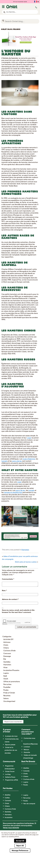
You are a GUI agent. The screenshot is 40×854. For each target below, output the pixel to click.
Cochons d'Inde (9, 651)
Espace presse (10, 744)
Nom (4, 591)
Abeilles (26, 768)
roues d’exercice (29, 459)
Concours (7, 653)
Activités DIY (8, 639)
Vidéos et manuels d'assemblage (30, 756)
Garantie (27, 752)
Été (4, 659)
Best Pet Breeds (28, 761)
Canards (26, 771)
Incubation (8, 817)
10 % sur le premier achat (20, 1)
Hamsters (25, 550)
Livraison (27, 747)
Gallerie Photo (10, 777)
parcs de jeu (17, 461)
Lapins (6, 673)
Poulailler (7, 687)
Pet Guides (7, 788)
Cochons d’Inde (10, 809)
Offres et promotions (11, 682)
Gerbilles (6, 662)
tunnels (4, 461)
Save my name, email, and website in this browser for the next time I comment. (18, 611)
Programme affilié (11, 780)
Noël (5, 676)
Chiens (6, 648)
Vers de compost (29, 803)
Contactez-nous (29, 738)
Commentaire (8, 579)
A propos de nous (11, 736)
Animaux (6, 642)
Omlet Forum (9, 771)
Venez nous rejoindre (11, 828)
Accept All (20, 841)
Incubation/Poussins (11, 670)
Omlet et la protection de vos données (11, 750)
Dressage (7, 656)
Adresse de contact (10, 599)
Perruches (7, 684)
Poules (5, 690)
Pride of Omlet (9, 693)
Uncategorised (9, 701)
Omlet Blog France (10, 29)
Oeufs (5, 679)
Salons (6, 698)
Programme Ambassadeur (10, 767)
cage (29, 438)
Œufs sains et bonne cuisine (26, 562)
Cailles (7, 798)
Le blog (7, 774)
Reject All (20, 846)
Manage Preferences (20, 850)
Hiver (5, 667)
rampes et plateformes (13, 492)
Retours (26, 749)
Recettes (6, 696)
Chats (5, 645)
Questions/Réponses (30, 744)
